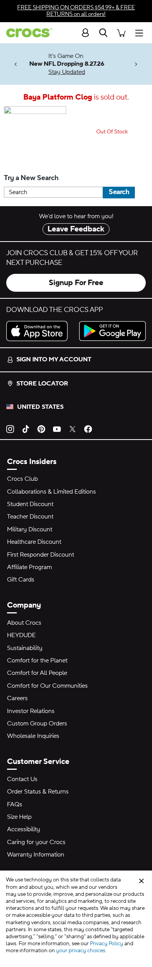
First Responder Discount (40, 555)
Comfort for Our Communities (47, 686)
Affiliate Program (29, 567)
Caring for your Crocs (36, 842)
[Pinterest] (41, 429)
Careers (17, 698)
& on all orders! (76, 11)
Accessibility (23, 829)
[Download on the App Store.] (39, 331)
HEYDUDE (21, 635)
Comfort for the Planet (37, 660)
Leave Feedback (76, 229)
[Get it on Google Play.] (112, 331)
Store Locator (42, 383)
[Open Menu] (141, 32)
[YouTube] (57, 429)
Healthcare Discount (34, 542)
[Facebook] (88, 429)
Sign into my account (53, 359)
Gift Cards (20, 579)
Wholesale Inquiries (33, 736)
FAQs (14, 804)
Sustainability (24, 648)
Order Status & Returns (38, 791)
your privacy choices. (81, 950)
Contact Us (22, 779)
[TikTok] (26, 429)
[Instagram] (10, 429)
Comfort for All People (37, 673)
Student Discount (30, 504)
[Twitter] (72, 429)
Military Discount (29, 529)
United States (40, 407)
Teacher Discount (30, 516)
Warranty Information (35, 854)
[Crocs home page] (26, 33)
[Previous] (15, 64)
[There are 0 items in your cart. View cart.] (121, 32)
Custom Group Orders (37, 723)
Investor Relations (31, 711)
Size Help (19, 817)
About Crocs (24, 623)
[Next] (136, 64)
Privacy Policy (106, 943)
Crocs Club (22, 479)
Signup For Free (76, 283)
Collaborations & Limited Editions (51, 492)
